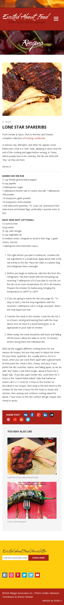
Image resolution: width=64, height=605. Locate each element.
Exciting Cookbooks (35, 138)
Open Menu (56, 19)
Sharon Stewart (25, 596)
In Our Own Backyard (16, 521)
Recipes (8, 122)
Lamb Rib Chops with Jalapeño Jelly (22, 477)
